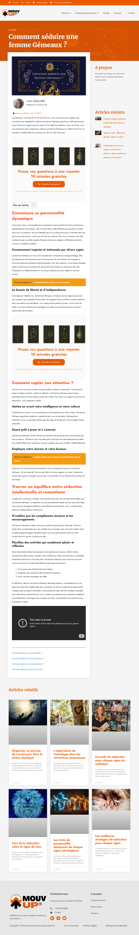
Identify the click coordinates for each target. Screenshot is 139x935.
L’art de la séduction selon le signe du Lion (26, 845)
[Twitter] (58, 918)
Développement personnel (86, 13)
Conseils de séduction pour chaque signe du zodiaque (110, 760)
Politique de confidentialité (116, 925)
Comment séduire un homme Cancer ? (27, 669)
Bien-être (65, 13)
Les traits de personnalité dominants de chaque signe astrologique (68, 845)
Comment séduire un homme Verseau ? (28, 658)
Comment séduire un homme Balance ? (28, 664)
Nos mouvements (71, 925)
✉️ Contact (130, 13)
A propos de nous (98, 900)
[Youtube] (64, 918)
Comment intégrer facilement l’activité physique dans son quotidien (114, 123)
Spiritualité (12, 30)
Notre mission (96, 906)
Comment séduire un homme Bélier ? (27, 653)
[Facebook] (52, 918)
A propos (117, 13)
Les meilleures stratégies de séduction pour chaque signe (111, 839)
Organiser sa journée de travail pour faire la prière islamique (27, 754)
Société (106, 13)
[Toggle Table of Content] (32, 205)
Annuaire (94, 913)
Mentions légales (90, 925)
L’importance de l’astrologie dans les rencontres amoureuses (69, 754)
